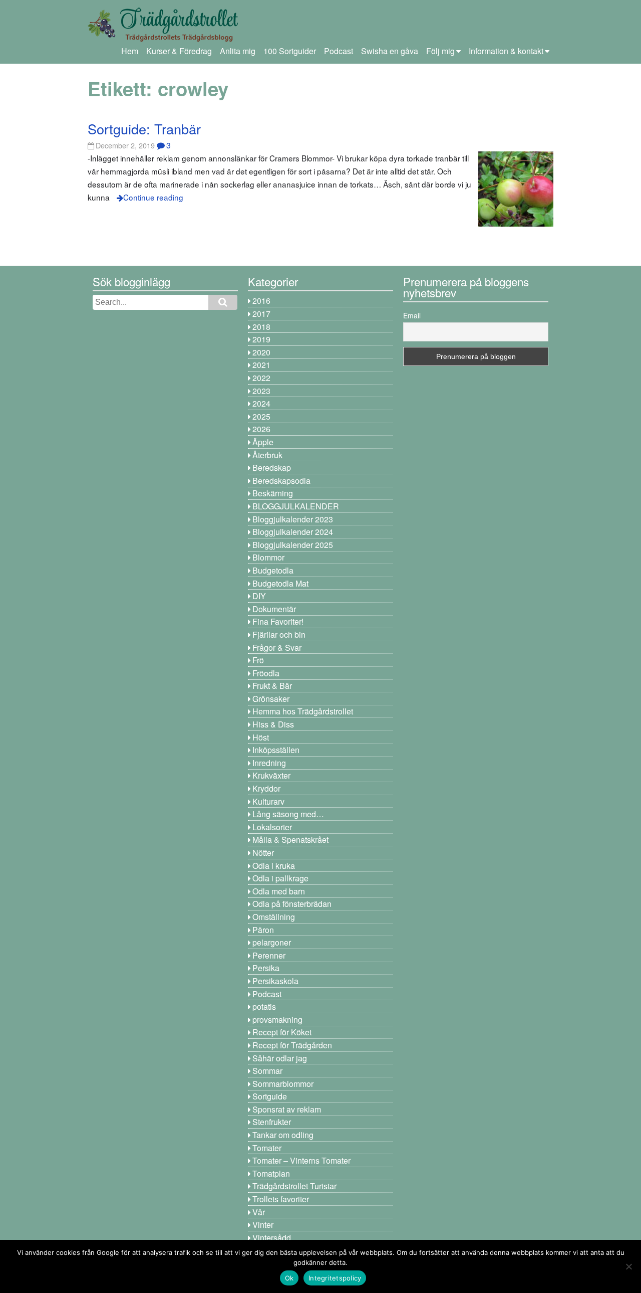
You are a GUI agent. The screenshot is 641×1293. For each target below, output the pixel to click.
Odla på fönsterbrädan (292, 903)
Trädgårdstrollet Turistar (294, 1186)
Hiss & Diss (273, 724)
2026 (261, 429)
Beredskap (271, 467)
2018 (261, 326)
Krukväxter (271, 775)
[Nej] (628, 1266)
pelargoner (271, 942)
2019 (261, 339)
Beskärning (272, 493)
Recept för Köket (281, 1032)
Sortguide (269, 1096)
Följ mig (440, 51)
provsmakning (277, 1019)
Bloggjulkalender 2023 (292, 519)
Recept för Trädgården (292, 1045)
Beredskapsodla (281, 480)
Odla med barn (278, 891)
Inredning (269, 763)
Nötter (263, 852)
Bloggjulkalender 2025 (292, 544)
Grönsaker (270, 698)
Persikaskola (275, 981)
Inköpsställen (275, 750)
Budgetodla (272, 570)
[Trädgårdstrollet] (163, 38)
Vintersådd (271, 1237)
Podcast (338, 51)
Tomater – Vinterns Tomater (301, 1160)
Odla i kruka (273, 865)
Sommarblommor (282, 1083)
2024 (261, 403)
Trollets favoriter (280, 1199)
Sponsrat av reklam (286, 1109)
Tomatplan (271, 1173)
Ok (289, 1278)
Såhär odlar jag (279, 1058)
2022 (261, 378)
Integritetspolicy (334, 1278)
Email (412, 315)
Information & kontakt (506, 51)
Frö (258, 660)
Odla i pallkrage (280, 878)
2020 (261, 352)
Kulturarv (268, 801)
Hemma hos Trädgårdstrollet (302, 711)
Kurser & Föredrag (179, 51)
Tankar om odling (282, 1135)
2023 (261, 391)
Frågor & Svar (276, 647)
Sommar (267, 1070)
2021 (261, 365)
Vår (258, 1212)
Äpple (262, 442)
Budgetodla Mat (280, 583)
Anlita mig (237, 51)
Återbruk (267, 455)
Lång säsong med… (288, 814)
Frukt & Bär (272, 685)
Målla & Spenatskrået (290, 839)
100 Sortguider (289, 51)
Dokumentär (274, 609)
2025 (261, 416)
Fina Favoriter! (277, 621)
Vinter (262, 1224)
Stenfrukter (271, 1122)
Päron (263, 930)
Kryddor (266, 788)
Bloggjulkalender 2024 (292, 531)
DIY (259, 596)
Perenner (268, 955)
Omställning (273, 916)
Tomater (266, 1148)
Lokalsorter (272, 827)
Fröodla (265, 673)
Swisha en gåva (389, 51)
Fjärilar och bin (278, 634)
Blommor (268, 557)
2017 (261, 313)
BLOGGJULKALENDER (295, 506)
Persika (265, 968)
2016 (261, 300)
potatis (264, 1006)
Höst (260, 737)
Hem (129, 51)
